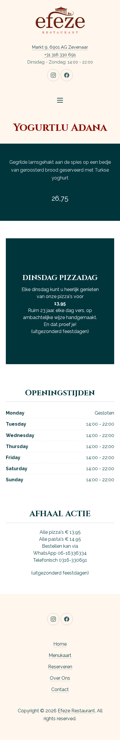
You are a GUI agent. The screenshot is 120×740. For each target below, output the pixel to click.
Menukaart (60, 655)
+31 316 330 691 (60, 54)
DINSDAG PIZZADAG (60, 278)
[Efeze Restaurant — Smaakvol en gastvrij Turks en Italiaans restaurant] (60, 20)
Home (60, 644)
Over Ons (60, 678)
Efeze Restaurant (76, 710)
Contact (60, 689)
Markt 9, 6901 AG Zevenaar (60, 47)
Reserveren (60, 666)
